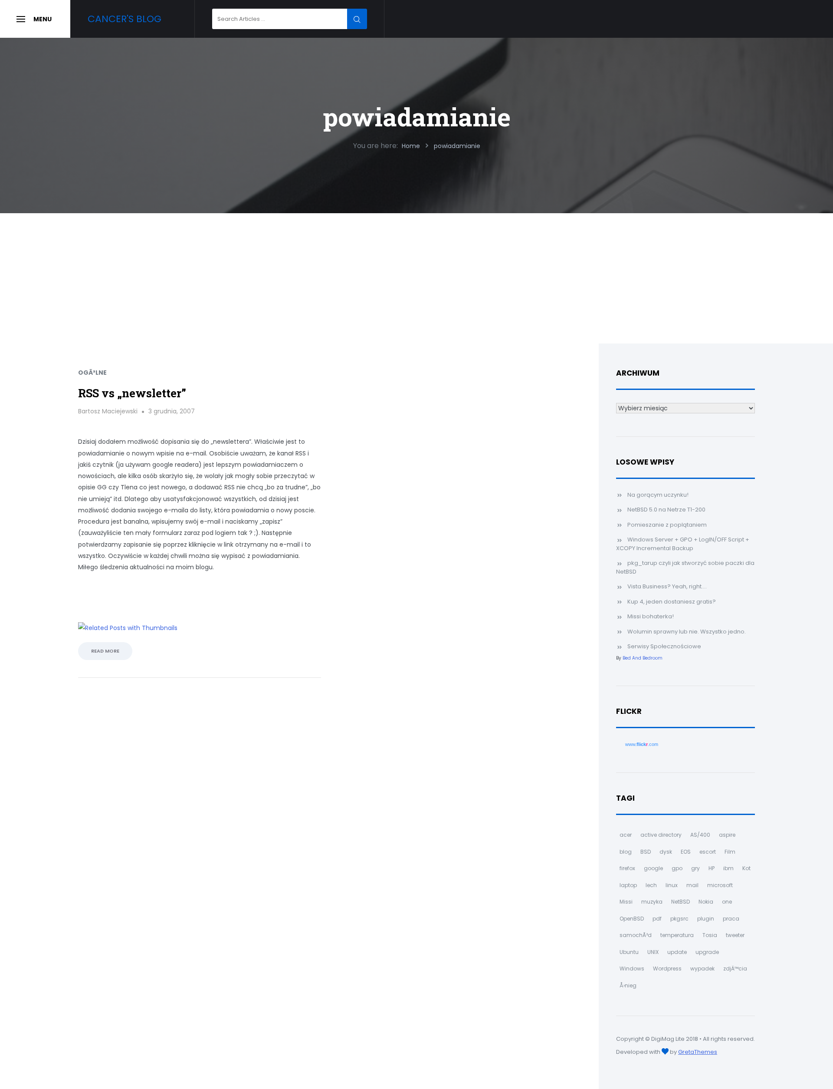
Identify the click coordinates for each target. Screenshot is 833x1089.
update (677, 952)
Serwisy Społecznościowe (664, 646)
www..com (641, 744)
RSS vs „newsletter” (132, 393)
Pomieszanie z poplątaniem (667, 525)
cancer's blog (124, 19)
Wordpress (667, 968)
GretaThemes (697, 1052)
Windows (632, 968)
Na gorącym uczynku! (658, 495)
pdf (657, 918)
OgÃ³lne (92, 372)
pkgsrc (679, 918)
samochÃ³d (636, 935)
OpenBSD (632, 918)
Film (730, 851)
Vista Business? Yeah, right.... (667, 586)
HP (711, 868)
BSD (645, 851)
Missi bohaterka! (650, 616)
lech (651, 885)
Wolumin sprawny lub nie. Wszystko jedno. (686, 631)
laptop (628, 885)
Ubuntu (629, 952)
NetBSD (680, 901)
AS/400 (700, 834)
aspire (727, 834)
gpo (677, 868)
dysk (665, 851)
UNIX (653, 952)
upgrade (707, 952)
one (727, 901)
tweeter (735, 935)
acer (626, 834)
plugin (705, 918)
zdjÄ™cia (735, 968)
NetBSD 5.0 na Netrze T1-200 (666, 509)
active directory (661, 834)
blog (626, 851)
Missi (626, 901)
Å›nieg (628, 985)
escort (707, 851)
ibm (728, 868)
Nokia (706, 901)
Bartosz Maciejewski (108, 411)
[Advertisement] (416, 278)
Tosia (709, 935)
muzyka (651, 901)
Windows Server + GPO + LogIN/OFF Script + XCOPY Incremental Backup (682, 543)
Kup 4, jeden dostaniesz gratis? (671, 601)
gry (695, 868)
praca (731, 918)
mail (692, 885)
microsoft (720, 885)
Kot (746, 868)
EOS (686, 851)
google (653, 868)
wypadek (702, 968)
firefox (627, 868)
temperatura (677, 935)
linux (672, 885)
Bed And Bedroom (642, 658)
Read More (105, 650)
